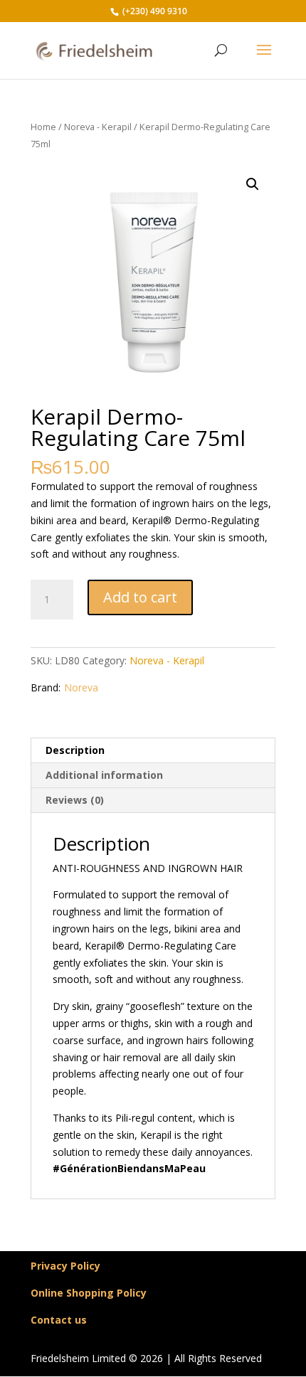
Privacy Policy (65, 1265)
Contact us (59, 1320)
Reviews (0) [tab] (75, 800)
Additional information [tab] (104, 775)
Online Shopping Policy (89, 1292)
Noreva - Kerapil (98, 126)
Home (43, 126)
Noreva (81, 687)
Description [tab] (75, 750)
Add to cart (140, 597)
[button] (252, 184)
